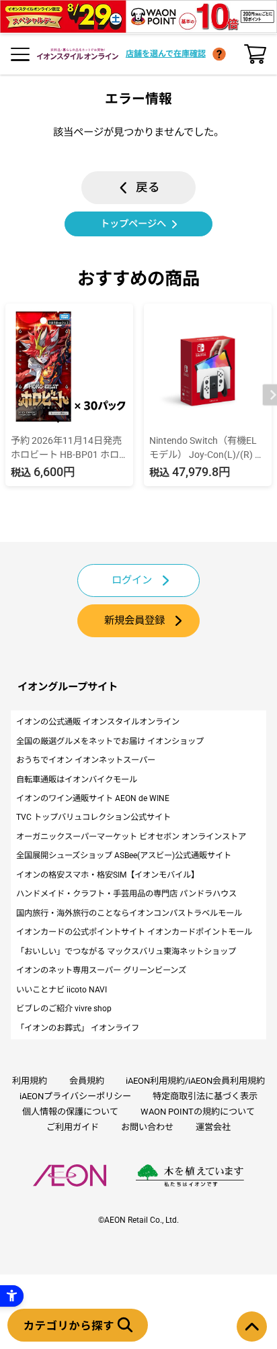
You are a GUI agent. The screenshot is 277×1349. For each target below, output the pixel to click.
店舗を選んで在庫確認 (166, 53)
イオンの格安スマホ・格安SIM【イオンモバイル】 (107, 875)
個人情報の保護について (70, 1112)
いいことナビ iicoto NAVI (61, 989)
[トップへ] (252, 1326)
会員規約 (86, 1081)
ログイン (132, 580)
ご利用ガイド (72, 1127)
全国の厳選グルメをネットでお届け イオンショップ (110, 741)
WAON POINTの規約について (198, 1112)
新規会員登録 (134, 620)
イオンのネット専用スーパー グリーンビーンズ (101, 970)
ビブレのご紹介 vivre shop (64, 1008)
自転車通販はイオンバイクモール (76, 779)
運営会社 (213, 1127)
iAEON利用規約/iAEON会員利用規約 (195, 1081)
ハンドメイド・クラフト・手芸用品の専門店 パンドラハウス (126, 893)
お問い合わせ (147, 1127)
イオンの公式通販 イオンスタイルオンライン (98, 722)
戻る (148, 187)
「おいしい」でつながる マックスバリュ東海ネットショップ (126, 951)
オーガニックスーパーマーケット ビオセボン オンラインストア (131, 836)
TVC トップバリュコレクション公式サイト (93, 817)
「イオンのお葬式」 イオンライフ (77, 1028)
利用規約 (29, 1081)
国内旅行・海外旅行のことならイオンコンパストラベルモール (129, 913)
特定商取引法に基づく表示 (205, 1096)
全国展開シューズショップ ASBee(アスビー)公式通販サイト (123, 855)
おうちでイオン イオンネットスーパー (85, 760)
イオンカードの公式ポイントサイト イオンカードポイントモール (134, 932)
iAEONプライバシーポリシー (75, 1096)
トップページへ (133, 223)
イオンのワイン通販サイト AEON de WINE (92, 798)
